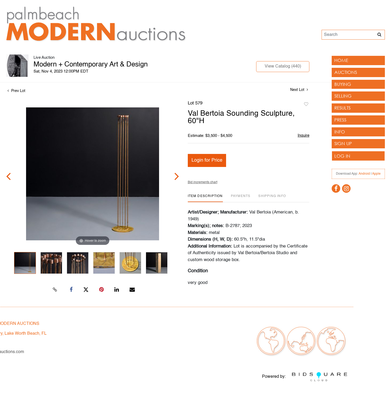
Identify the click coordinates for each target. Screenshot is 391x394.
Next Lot (297, 90)
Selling (343, 96)
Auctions (345, 72)
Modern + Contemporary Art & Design (91, 64)
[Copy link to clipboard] (55, 290)
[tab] (205, 198)
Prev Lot (17, 91)
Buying (342, 84)
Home (341, 60)
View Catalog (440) (283, 66)
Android (364, 173)
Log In (342, 156)
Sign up (343, 143)
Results (342, 108)
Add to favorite (306, 104)
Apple (376, 173)
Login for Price (207, 160)
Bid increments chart (202, 182)
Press (340, 120)
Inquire (303, 135)
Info (339, 132)
